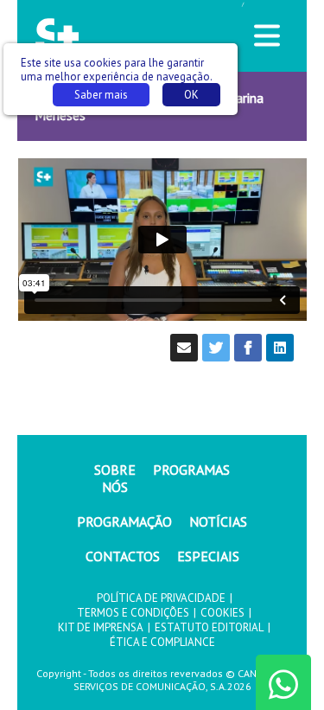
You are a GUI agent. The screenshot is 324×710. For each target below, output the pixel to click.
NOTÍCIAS (218, 521)
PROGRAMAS (191, 469)
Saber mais (101, 94)
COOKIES (222, 612)
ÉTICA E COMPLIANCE (162, 642)
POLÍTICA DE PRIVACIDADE (161, 598)
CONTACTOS (123, 556)
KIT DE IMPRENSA (100, 627)
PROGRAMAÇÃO (124, 521)
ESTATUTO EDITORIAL (209, 627)
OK (191, 94)
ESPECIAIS (208, 556)
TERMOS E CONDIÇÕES (133, 612)
